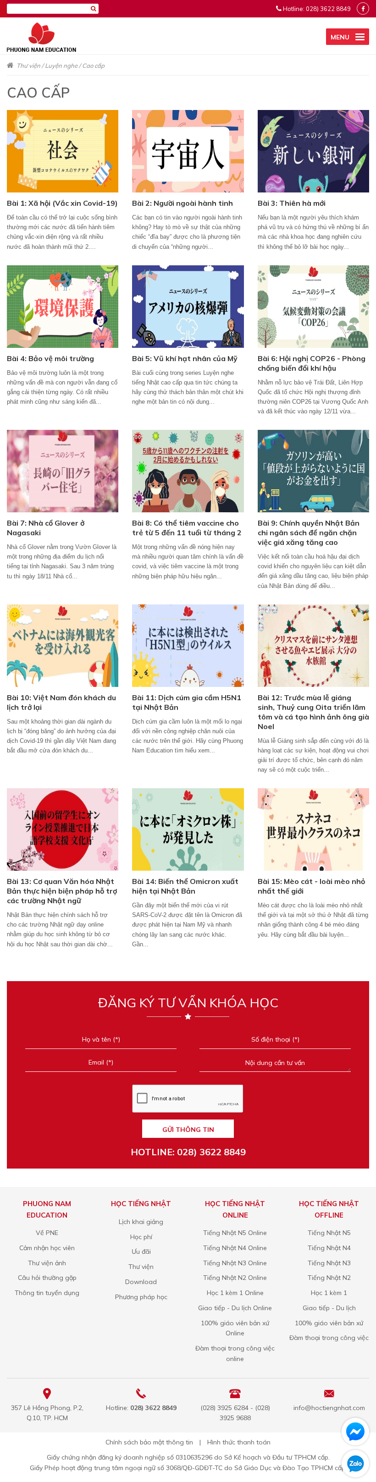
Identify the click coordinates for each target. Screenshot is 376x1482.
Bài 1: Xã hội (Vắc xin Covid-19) (62, 203)
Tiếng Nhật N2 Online (235, 1277)
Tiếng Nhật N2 (329, 1277)
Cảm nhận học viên (47, 1248)
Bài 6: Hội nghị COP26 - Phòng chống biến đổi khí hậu (311, 363)
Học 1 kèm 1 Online (235, 1293)
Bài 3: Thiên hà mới (292, 203)
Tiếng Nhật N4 (329, 1248)
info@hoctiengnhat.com (329, 1408)
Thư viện (28, 65)
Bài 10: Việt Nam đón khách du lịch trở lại (61, 702)
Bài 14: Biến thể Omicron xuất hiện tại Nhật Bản (185, 886)
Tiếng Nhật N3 (329, 1263)
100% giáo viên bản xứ (329, 1323)
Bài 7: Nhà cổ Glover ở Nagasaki (45, 527)
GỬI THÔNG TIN (188, 1129)
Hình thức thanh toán (239, 1442)
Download (141, 1282)
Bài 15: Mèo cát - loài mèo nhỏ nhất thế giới (311, 886)
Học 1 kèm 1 (329, 1293)
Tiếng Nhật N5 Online (235, 1233)
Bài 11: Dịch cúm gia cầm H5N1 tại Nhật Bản (186, 702)
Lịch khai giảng (141, 1222)
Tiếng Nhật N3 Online (235, 1263)
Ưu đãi (141, 1251)
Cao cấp (93, 65)
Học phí (141, 1237)
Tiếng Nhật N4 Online (235, 1248)
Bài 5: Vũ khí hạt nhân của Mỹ (185, 358)
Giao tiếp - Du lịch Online (235, 1308)
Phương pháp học (141, 1297)
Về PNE (47, 1233)
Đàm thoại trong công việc (329, 1338)
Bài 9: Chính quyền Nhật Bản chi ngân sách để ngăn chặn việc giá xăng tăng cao (308, 532)
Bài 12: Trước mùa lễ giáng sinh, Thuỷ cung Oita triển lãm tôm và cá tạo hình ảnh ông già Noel (313, 712)
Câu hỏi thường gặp (47, 1277)
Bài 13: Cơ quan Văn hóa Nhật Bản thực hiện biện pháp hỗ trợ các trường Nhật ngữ (62, 891)
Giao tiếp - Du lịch (329, 1308)
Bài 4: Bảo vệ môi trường (50, 358)
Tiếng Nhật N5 (329, 1233)
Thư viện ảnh (47, 1263)
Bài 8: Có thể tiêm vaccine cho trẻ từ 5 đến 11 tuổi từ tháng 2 (187, 527)
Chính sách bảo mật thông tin (149, 1442)
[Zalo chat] (355, 1463)
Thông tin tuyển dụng (47, 1293)
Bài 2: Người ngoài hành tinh (182, 203)
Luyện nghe (61, 65)
